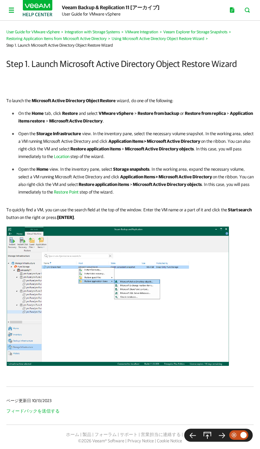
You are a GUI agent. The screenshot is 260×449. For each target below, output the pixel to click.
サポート (129, 434)
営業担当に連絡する (161, 434)
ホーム (72, 434)
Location (61, 156)
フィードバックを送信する (33, 410)
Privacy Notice (140, 440)
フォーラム (105, 434)
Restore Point (66, 192)
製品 (86, 434)
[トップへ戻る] (207, 435)
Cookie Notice (169, 440)
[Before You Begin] (192, 435)
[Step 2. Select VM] (222, 435)
